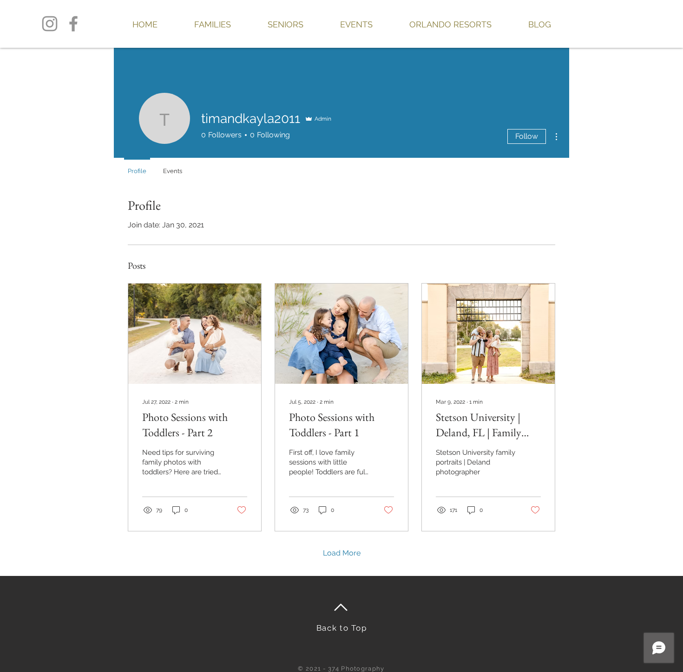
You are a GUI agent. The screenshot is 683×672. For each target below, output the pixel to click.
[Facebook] (73, 23)
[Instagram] (49, 23)
